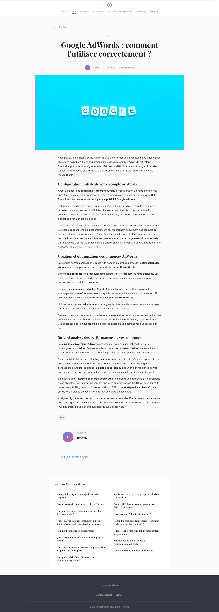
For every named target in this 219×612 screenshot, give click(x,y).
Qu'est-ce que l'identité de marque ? (132, 514)
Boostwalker (109, 585)
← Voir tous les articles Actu (73, 456)
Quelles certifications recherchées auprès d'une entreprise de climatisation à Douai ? (79, 522)
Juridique (111, 11)
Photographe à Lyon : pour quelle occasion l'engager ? (78, 496)
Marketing (141, 11)
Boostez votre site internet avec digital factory (80, 504)
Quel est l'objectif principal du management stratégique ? (136, 532)
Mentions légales (104, 595)
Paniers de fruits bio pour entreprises (133, 550)
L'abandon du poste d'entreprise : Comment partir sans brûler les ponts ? (136, 522)
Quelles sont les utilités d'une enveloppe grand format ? (81, 539)
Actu (74, 11)
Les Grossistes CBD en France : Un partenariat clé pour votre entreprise (81, 549)
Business (84, 11)
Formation (98, 11)
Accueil (64, 11)
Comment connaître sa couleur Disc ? (76, 530)
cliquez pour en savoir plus (85, 246)
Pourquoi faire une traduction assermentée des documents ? (79, 512)
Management (125, 11)
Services (154, 11)
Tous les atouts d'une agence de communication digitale (130, 542)
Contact (119, 595)
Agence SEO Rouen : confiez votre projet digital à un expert (134, 506)
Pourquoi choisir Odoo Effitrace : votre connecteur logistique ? (77, 559)
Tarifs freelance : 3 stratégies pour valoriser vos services (136, 496)
